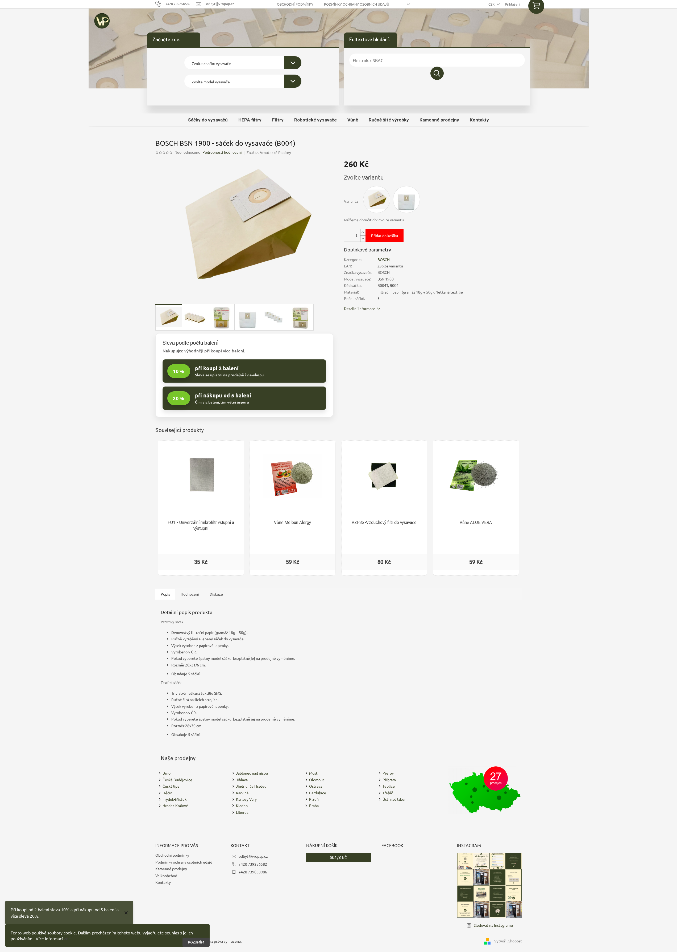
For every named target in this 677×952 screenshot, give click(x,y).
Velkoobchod (166, 875)
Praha (314, 805)
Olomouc (317, 779)
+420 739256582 (253, 864)
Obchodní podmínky (295, 4)
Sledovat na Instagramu (493, 925)
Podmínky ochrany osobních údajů (356, 4)
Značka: (269, 152)
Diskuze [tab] (216, 594)
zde (67, 938)
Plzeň (314, 799)
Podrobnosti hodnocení (222, 152)
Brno (167, 773)
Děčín (167, 792)
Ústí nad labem (395, 799)
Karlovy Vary (246, 799)
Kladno (242, 805)
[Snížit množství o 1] (363, 238)
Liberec (242, 812)
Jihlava (242, 779)
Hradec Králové (175, 805)
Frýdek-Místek (174, 799)
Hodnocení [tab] (190, 594)
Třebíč (388, 792)
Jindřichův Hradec (251, 786)
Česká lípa (171, 786)
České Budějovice (177, 779)
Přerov (388, 773)
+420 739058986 (253, 871)
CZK (491, 4)
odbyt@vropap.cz (253, 856)
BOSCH (383, 259)
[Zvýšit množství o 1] (363, 232)
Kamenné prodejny (171, 868)
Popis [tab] (165, 594)
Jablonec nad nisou (252, 773)
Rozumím (196, 942)
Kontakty (163, 882)
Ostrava (315, 786)
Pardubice (317, 792)
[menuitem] (208, 119)
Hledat (437, 73)
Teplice (389, 786)
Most (313, 773)
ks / (338, 857)
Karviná (242, 792)
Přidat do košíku (384, 235)
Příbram (389, 779)
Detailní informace (359, 308)
